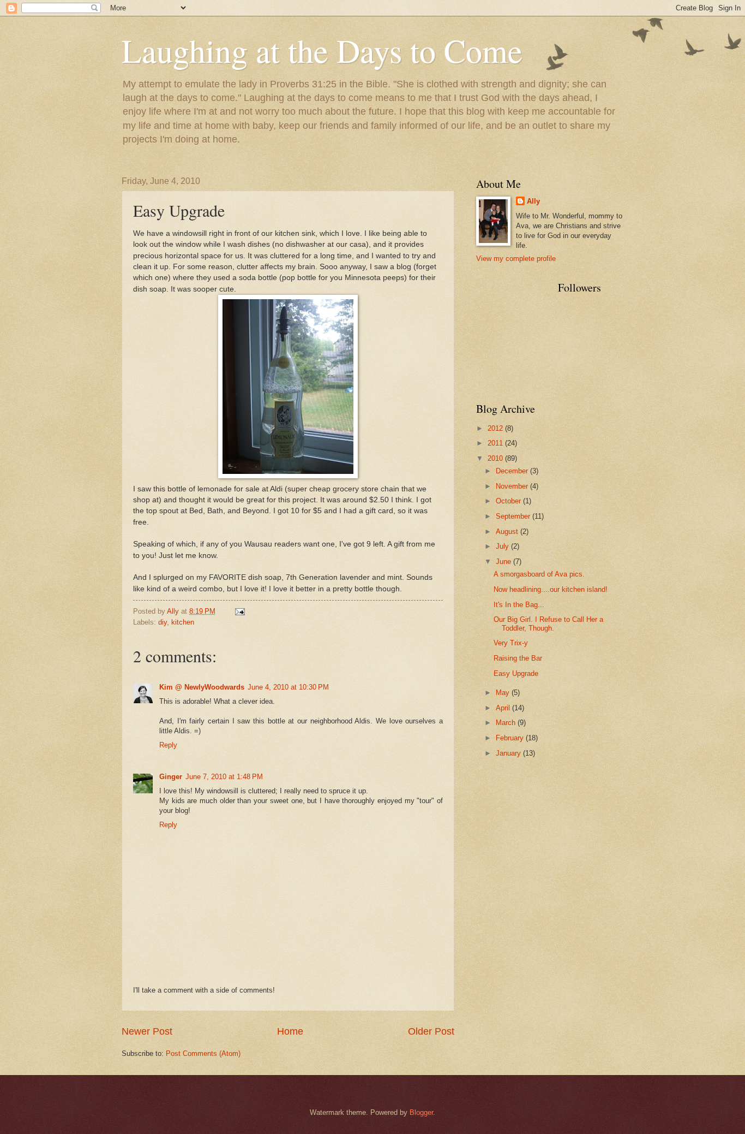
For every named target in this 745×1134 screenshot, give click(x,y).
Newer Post (147, 1031)
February (511, 738)
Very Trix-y (511, 643)
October (509, 501)
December (513, 471)
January (509, 753)
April (504, 708)
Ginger (170, 777)
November (513, 486)
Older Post (431, 1031)
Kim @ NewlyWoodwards (201, 687)
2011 (496, 443)
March (507, 723)
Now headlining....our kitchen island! (551, 589)
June (504, 561)
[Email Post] (239, 611)
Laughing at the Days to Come (322, 50)
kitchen (182, 622)
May (504, 692)
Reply (168, 745)
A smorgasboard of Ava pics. (539, 574)
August (508, 531)
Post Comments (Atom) (203, 1053)
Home (290, 1031)
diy (162, 622)
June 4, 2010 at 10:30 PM (288, 687)
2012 (496, 428)
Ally (533, 201)
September (514, 516)
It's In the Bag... (519, 605)
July (503, 546)
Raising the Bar (518, 658)
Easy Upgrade (516, 673)
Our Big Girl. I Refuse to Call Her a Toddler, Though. (548, 623)
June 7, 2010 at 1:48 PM (224, 777)
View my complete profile (516, 258)
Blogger (421, 1112)
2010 (496, 458)
